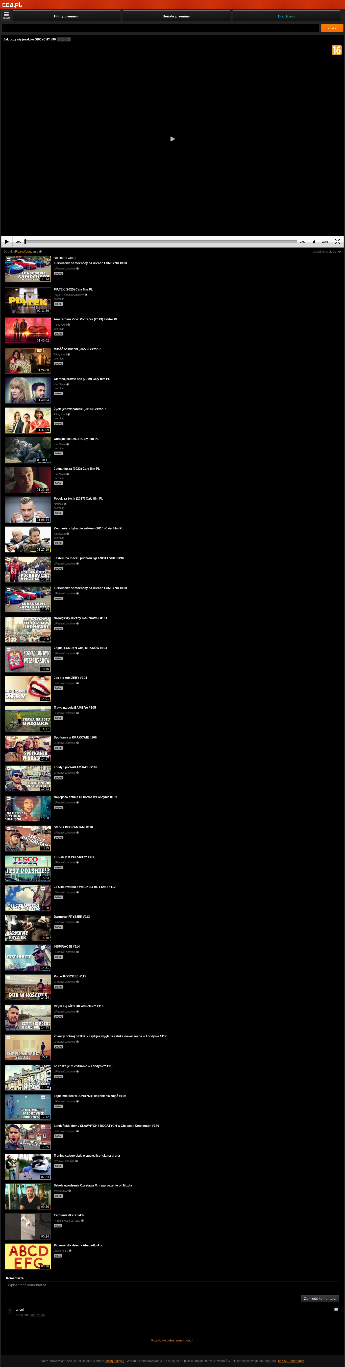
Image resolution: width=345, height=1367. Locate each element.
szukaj (332, 28)
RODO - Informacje (291, 1361)
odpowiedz (37, 1315)
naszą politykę (114, 1361)
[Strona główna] (12, 5)
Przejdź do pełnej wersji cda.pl (172, 1340)
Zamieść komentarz (320, 1298)
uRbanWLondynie (25, 251)
